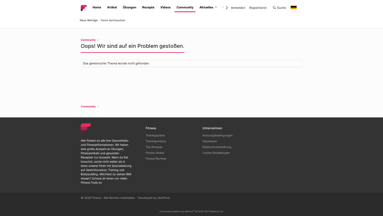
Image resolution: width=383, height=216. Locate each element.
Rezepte (148, 7)
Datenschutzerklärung (216, 147)
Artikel (112, 7)
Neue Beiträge (89, 20)
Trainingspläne (155, 135)
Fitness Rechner (156, 158)
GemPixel (163, 197)
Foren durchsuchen (113, 20)
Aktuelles (206, 7)
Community (185, 7)
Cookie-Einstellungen (216, 152)
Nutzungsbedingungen (217, 135)
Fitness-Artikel (155, 152)
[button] (215, 7)
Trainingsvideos (156, 141)
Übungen (129, 7)
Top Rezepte (154, 147)
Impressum (209, 141)
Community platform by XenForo (191, 211)
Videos (165, 7)
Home (97, 7)
